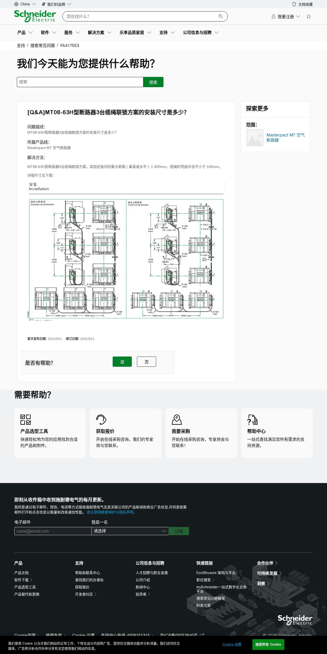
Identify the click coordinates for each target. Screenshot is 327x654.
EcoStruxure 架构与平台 (216, 573)
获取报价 (82, 587)
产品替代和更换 (26, 594)
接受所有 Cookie (268, 644)
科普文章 (203, 605)
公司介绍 (143, 580)
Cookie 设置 (232, 644)
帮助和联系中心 (87, 573)
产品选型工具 (25, 587)
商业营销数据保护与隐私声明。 (112, 512)
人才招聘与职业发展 (152, 573)
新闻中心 (143, 587)
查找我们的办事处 (89, 580)
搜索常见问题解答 (210, 598)
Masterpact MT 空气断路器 (285, 138)
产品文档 (21, 573)
